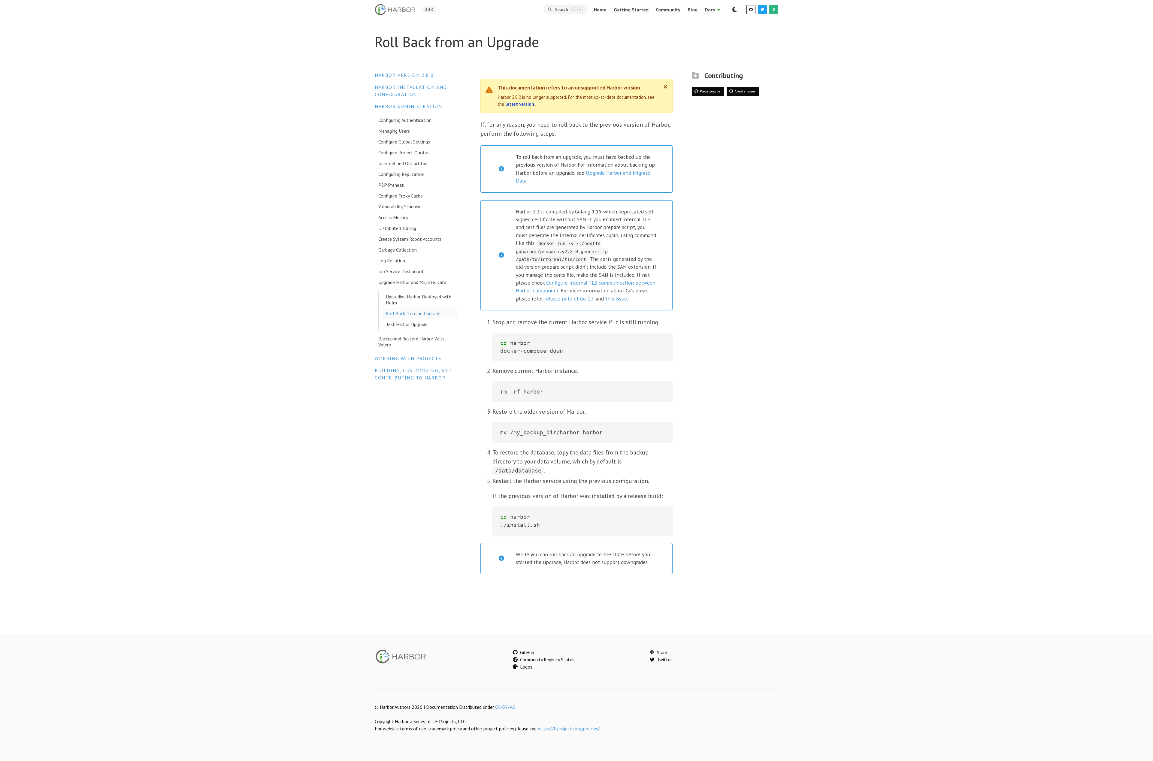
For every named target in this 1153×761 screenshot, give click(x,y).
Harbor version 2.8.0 (404, 75)
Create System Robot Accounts (409, 239)
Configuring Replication (401, 174)
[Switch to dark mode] (734, 10)
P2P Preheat (391, 185)
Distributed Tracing (397, 228)
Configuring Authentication (404, 120)
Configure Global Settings (404, 142)
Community (668, 10)
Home (600, 10)
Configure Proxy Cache (400, 196)
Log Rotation (391, 261)
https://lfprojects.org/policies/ (569, 729)
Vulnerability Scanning (400, 207)
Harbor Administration (408, 106)
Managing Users (394, 131)
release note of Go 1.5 (569, 298)
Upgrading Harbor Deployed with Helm (418, 300)
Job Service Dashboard (400, 271)
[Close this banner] (665, 87)
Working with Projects (408, 358)
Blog (693, 10)
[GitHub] (750, 9)
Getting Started (631, 10)
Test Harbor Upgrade (407, 324)
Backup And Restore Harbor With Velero (411, 342)
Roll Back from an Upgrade (413, 313)
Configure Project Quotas (403, 152)
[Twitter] (762, 9)
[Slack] (773, 9)
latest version (519, 104)
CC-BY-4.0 (505, 707)
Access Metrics (393, 217)
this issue (616, 298)
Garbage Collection (397, 250)
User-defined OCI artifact (403, 163)
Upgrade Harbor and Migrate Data (412, 282)
